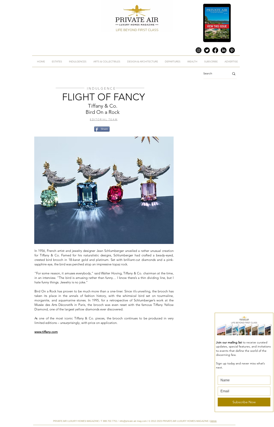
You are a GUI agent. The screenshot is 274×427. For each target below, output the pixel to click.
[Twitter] (207, 50)
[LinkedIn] (223, 50)
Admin (213, 421)
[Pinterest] (232, 50)
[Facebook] (215, 50)
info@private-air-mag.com (133, 421)
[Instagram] (198, 50)
